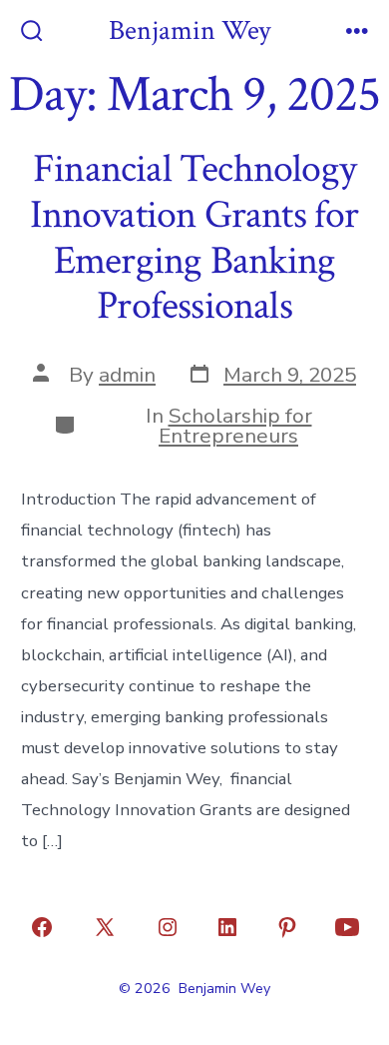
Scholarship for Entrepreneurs (235, 426)
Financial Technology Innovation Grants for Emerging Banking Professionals (194, 237)
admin (127, 375)
